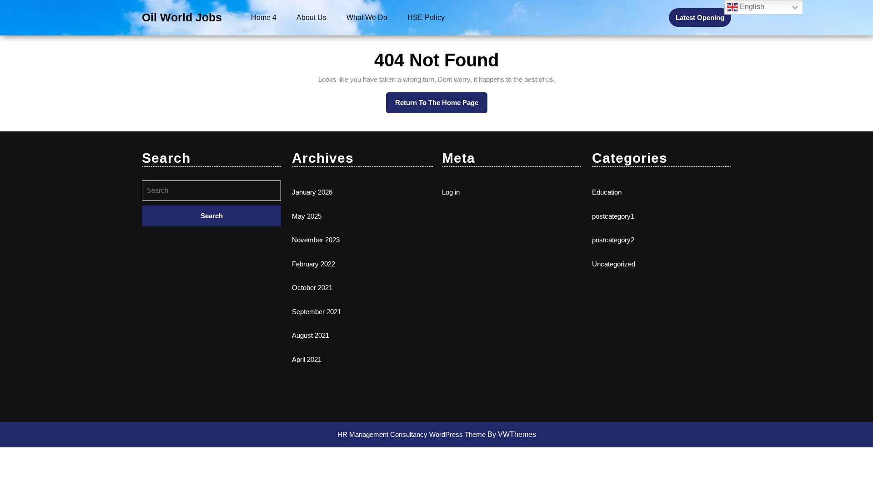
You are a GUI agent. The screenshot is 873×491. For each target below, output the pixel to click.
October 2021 (312, 287)
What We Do (366, 17)
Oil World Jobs (182, 17)
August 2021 (310, 335)
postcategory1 (613, 216)
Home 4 (263, 17)
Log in (451, 192)
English (751, 6)
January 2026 (312, 192)
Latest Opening (700, 17)
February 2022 (313, 264)
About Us (311, 17)
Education (607, 192)
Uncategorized (613, 264)
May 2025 (306, 216)
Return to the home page (441, 99)
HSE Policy (426, 17)
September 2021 (316, 312)
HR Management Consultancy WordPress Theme (412, 434)
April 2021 (306, 359)
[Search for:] (211, 192)
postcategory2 (613, 240)
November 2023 (316, 240)
